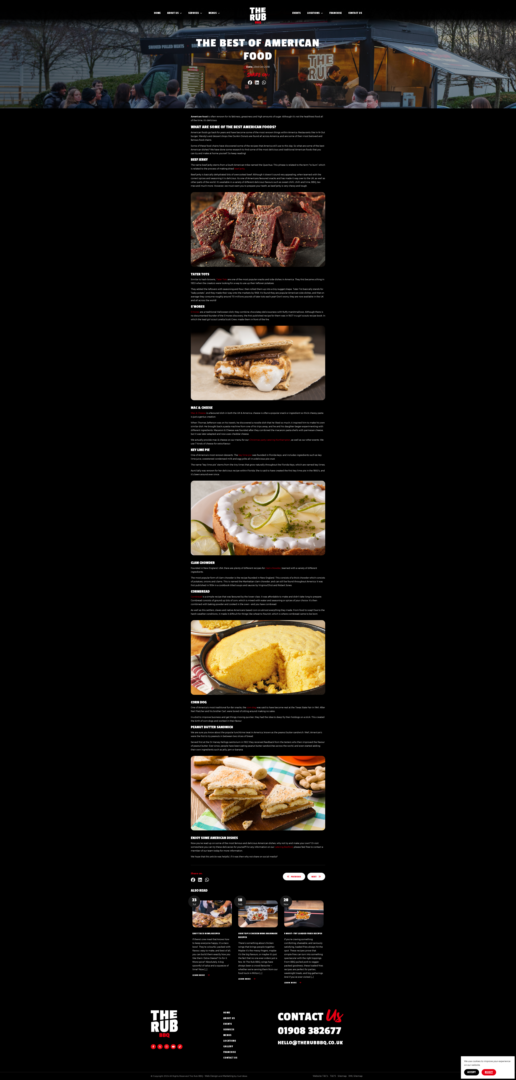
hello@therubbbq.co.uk (310, 1043)
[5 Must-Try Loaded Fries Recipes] (304, 913)
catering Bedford (284, 847)
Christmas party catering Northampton (269, 440)
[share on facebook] (250, 82)
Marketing (228, 1076)
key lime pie (245, 455)
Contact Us (355, 13)
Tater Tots (221, 279)
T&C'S (333, 1076)
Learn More (199, 975)
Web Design (211, 1076)
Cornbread (196, 596)
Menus (213, 13)
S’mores (195, 312)
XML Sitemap (355, 1076)
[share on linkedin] (257, 82)
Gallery (228, 1046)
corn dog (251, 707)
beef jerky (239, 168)
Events (296, 13)
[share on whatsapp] (264, 82)
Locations (313, 13)
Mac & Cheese (198, 413)
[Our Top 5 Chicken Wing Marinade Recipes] (258, 913)
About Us (173, 13)
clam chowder (273, 568)
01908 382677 (309, 1031)
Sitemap (342, 1076)
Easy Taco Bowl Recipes (206, 933)
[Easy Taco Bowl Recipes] (212, 913)
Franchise (335, 13)
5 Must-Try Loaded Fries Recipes (303, 933)
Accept (471, 1072)
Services (193, 13)
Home (157, 13)
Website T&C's (320, 1076)
